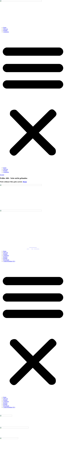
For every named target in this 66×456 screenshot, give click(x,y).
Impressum (28, 410)
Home (4, 27)
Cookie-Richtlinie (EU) (9, 261)
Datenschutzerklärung (36, 410)
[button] (33, 100)
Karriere (5, 257)
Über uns (5, 29)
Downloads (6, 260)
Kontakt (5, 258)
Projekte (5, 30)
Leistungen (6, 32)
